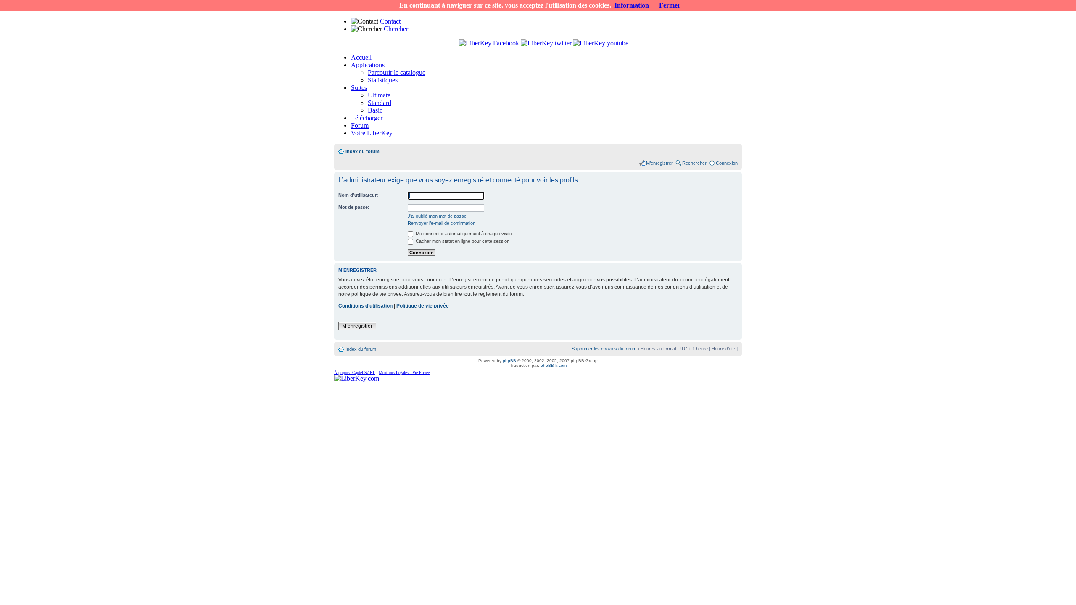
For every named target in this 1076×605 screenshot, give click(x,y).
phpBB (509, 360)
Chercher (396, 28)
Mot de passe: (353, 207)
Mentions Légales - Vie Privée (404, 372)
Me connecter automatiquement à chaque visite (463, 233)
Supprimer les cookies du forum (604, 348)
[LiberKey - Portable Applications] (356, 378)
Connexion (727, 163)
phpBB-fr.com (554, 365)
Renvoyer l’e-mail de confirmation (441, 223)
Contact (390, 21)
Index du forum (362, 151)
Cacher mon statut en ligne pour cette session (461, 241)
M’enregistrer (659, 163)
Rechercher (694, 163)
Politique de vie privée (422, 306)
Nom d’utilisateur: (358, 194)
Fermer (669, 5)
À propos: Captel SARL (354, 372)
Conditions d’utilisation (365, 306)
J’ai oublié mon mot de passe (437, 215)
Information (631, 5)
